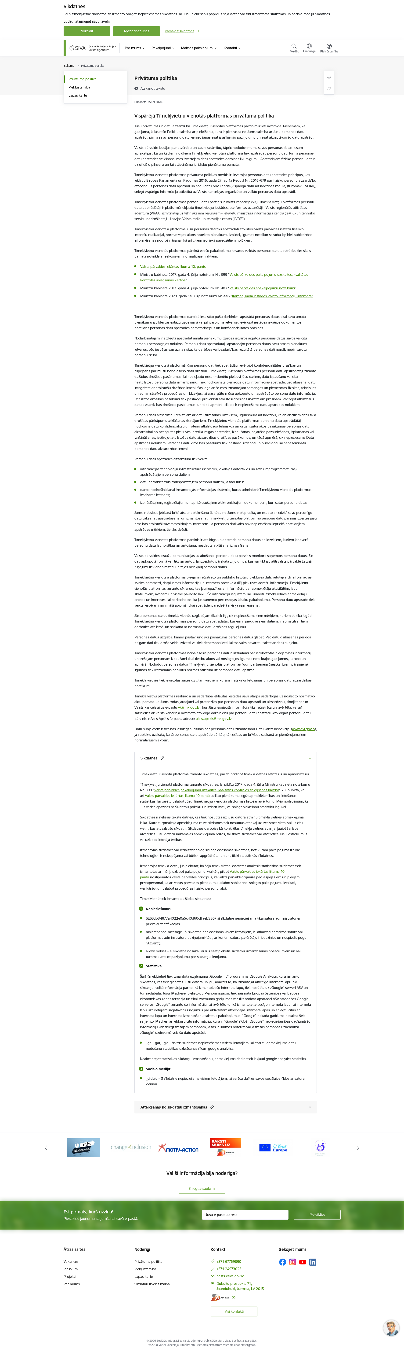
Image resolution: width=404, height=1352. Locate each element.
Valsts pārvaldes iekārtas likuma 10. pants (173, 266)
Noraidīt (87, 31)
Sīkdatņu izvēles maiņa (152, 1284)
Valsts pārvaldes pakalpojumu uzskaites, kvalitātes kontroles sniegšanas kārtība (216, 790)
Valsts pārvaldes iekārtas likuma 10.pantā (177, 795)
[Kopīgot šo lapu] (329, 88)
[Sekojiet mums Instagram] (292, 1262)
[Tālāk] (358, 1147)
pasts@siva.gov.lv (230, 1276)
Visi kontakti (234, 1311)
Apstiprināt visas (136, 31)
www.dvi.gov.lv (303, 729)
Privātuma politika (83, 79)
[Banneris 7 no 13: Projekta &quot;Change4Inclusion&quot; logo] (84, 1147)
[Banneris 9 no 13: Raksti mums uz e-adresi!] (178, 1147)
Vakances (71, 1261)
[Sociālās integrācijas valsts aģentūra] (92, 48)
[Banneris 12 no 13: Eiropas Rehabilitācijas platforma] (320, 1147)
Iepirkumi (71, 1269)
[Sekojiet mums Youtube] (302, 1262)
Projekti (70, 1276)
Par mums (72, 1284)
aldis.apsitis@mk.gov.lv (213, 718)
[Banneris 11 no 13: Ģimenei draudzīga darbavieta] (273, 1147)
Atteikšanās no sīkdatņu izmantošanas (174, 1107)
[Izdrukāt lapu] (329, 77)
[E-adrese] (220, 1297)
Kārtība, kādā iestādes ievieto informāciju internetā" (272, 296)
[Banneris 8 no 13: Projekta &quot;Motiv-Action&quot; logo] (131, 1147)
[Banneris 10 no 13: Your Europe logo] (226, 1147)
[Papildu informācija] (233, 1297)
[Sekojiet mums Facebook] (282, 1262)
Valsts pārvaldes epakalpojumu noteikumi (262, 288)
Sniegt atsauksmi (202, 1188)
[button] (161, 758)
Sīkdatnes (149, 758)
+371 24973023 (229, 1269)
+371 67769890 (228, 1261)
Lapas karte (78, 95)
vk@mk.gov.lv (188, 707)
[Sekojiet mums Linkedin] (312, 1262)
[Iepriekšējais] (46, 1147)
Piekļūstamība (79, 87)
